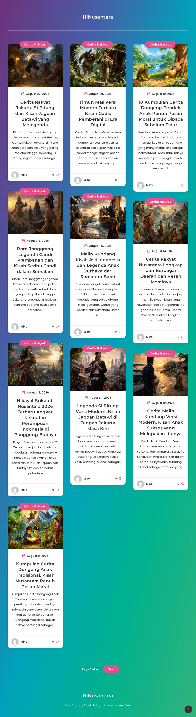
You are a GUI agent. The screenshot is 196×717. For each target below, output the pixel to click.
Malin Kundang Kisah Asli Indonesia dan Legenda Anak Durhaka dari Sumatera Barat (98, 265)
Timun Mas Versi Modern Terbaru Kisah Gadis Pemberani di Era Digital (98, 114)
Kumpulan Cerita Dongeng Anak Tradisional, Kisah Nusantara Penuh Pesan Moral (35, 575)
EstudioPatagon (94, 705)
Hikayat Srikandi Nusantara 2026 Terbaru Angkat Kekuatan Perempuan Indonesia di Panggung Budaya (35, 417)
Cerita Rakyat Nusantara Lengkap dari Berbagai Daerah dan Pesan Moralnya (161, 271)
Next (111, 669)
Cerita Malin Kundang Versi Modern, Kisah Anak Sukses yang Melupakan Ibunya (160, 422)
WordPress (125, 705)
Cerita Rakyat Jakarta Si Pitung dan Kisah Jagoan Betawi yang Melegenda (35, 114)
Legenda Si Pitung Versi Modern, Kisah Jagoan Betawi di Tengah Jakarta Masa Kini (98, 417)
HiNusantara (98, 17)
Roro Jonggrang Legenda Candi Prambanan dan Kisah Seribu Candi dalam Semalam (35, 260)
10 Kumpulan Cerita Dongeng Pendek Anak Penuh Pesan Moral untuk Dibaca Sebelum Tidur (161, 114)
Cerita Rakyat (34, 44)
